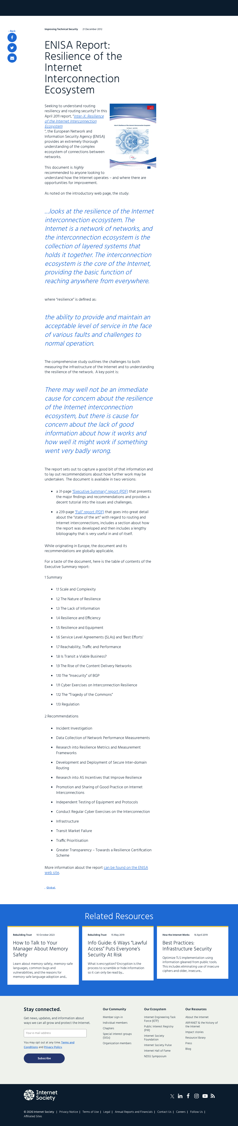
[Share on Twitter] (12, 47)
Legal (106, 1112)
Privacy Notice (68, 1112)
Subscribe (44, 1058)
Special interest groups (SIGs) (117, 1036)
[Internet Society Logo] (40, 1095)
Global (50, 888)
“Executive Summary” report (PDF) (100, 492)
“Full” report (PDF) (89, 512)
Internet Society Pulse (158, 1045)
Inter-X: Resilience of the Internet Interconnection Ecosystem (74, 121)
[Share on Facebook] (12, 37)
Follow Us (196, 1112)
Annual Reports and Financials (134, 1112)
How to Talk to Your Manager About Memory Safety (40, 949)
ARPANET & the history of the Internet (201, 1025)
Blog (188, 1049)
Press (188, 1043)
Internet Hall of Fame (157, 1050)
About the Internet (197, 1017)
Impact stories (194, 1032)
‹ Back (12, 31)
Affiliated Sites (33, 1116)
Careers (181, 1112)
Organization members (117, 1043)
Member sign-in (113, 1017)
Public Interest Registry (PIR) (158, 1028)
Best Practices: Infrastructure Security (187, 946)
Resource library (195, 1037)
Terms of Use (91, 1112)
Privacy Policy (53, 1047)
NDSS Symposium (155, 1056)
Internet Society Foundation (154, 1038)
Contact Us (164, 1112)
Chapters (108, 1028)
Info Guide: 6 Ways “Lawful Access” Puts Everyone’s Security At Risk (117, 949)
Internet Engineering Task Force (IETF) (160, 1019)
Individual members (115, 1023)
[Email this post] (12, 58)
